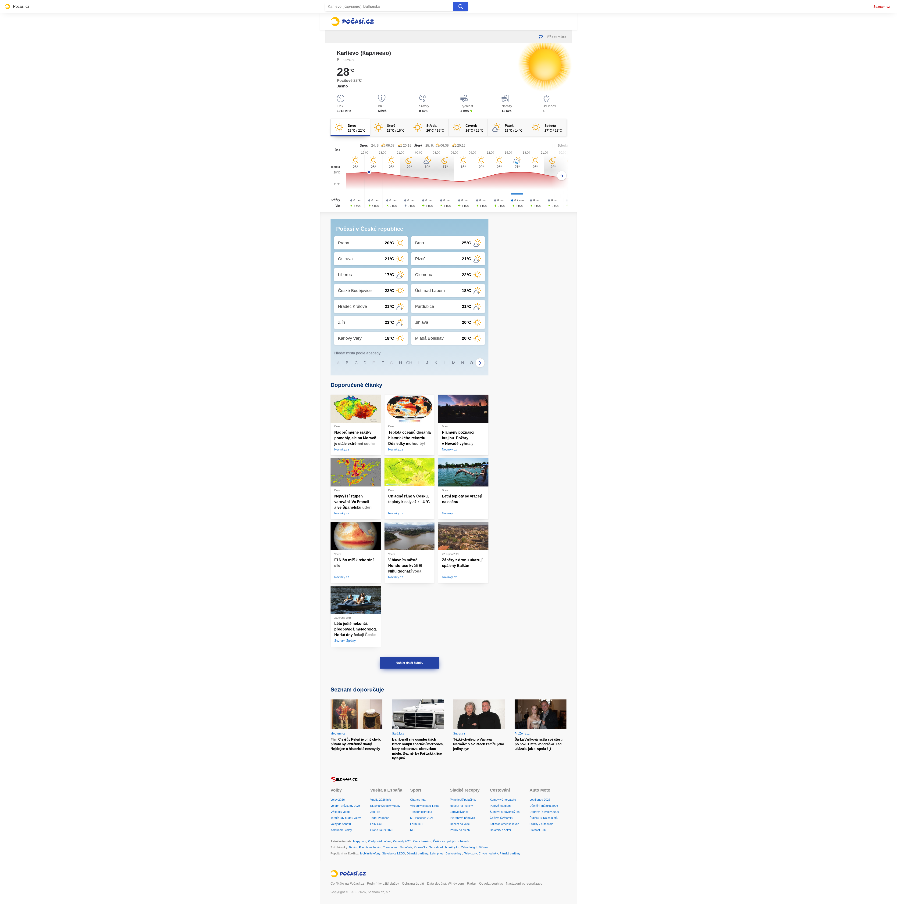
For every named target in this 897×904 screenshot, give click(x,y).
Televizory (470, 853)
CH (409, 362)
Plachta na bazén (370, 847)
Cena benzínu (422, 841)
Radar (471, 883)
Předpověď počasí (379, 841)
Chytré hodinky (488, 853)
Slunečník (405, 847)
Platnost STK (538, 830)
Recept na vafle (460, 824)
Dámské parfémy (417, 853)
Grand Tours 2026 (381, 830)
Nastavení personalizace (524, 883)
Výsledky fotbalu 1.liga (424, 805)
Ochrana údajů (413, 883)
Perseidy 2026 (402, 841)
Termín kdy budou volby (346, 818)
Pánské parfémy (510, 853)
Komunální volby (341, 830)
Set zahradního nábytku (444, 847)
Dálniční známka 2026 (544, 805)
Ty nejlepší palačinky (463, 799)
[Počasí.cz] (352, 21)
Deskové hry (453, 853)
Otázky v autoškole (541, 824)
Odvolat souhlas (491, 883)
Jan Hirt (375, 812)
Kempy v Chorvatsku (503, 799)
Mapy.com (359, 841)
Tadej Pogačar (379, 818)
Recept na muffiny (461, 805)
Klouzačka (420, 847)
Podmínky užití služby (383, 883)
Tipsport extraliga (421, 812)
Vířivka (483, 847)
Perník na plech (460, 830)
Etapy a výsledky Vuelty (385, 805)
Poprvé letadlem (500, 805)
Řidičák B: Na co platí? (544, 818)
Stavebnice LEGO (393, 853)
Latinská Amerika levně (504, 824)
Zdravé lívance (459, 812)
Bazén (353, 847)
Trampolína (390, 847)
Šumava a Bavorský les (505, 812)
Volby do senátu (341, 824)
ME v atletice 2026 (422, 818)
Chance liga (418, 799)
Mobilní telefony (370, 853)
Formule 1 (416, 824)
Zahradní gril (469, 847)
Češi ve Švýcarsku (501, 818)
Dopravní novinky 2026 (544, 812)
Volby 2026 (338, 799)
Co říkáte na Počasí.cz (347, 883)
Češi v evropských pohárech (451, 841)
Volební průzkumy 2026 (345, 805)
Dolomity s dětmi (500, 830)
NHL (413, 830)
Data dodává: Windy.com (445, 883)
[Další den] (561, 175)
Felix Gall (376, 824)
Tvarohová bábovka (462, 818)
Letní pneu (437, 853)
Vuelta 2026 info (380, 799)
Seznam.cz (881, 6)
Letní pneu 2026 (540, 799)
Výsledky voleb (340, 812)
